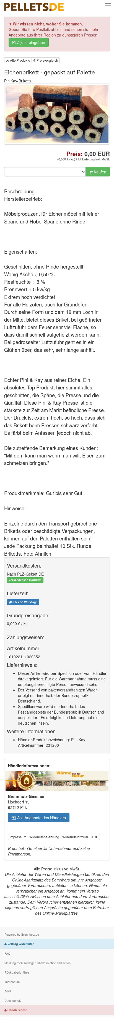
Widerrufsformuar (75, 836)
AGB (94, 836)
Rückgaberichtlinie (16, 972)
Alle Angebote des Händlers (41, 817)
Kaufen (99, 172)
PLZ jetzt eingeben (28, 42)
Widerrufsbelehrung (44, 836)
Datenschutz (13, 1000)
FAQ (7, 953)
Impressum (18, 836)
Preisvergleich (47, 60)
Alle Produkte (19, 60)
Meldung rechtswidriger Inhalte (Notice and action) (38, 963)
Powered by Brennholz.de (21, 934)
